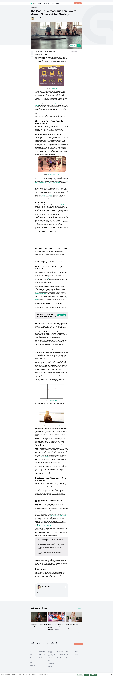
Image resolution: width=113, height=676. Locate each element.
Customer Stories (69, 653)
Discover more (62, 315)
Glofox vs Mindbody (60, 651)
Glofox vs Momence (60, 656)
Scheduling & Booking (51, 654)
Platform (39, 3)
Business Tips (33, 622)
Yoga (31, 654)
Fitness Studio (32, 653)
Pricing (53, 3)
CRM (49, 660)
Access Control (50, 661)
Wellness (31, 663)
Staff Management (51, 663)
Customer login (76, 0)
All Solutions (41, 657)
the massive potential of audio (59, 204)
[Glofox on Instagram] (75, 671)
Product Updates (68, 659)
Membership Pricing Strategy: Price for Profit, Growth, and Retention (55, 626)
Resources (57, 3)
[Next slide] (81, 633)
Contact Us (77, 653)
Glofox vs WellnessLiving (61, 654)
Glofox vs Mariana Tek (60, 653)
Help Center (68, 656)
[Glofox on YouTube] (82, 671)
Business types (46, 3)
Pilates (31, 656)
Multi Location (50, 664)
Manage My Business (42, 651)
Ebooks (67, 654)
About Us (76, 651)
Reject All (86, 674)
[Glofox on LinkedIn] (77, 671)
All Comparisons (59, 659)
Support (80, 0)
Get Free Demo (78, 3)
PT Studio (31, 657)
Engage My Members (42, 654)
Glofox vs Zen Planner (60, 657)
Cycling (31, 660)
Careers (76, 654)
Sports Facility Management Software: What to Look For (73, 625)
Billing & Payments (51, 657)
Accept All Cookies (93, 674)
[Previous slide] (79, 633)
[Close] (112, 674)
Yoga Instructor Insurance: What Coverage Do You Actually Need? (39, 625)
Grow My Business (41, 653)
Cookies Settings (79, 674)
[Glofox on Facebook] (80, 671)
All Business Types (32, 665)
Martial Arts (31, 662)
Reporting (49, 658)
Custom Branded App (51, 655)
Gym (31, 651)
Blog (67, 651)
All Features (50, 666)
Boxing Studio (32, 659)
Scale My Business (42, 656)
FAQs (67, 657)
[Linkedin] (65, 587)
